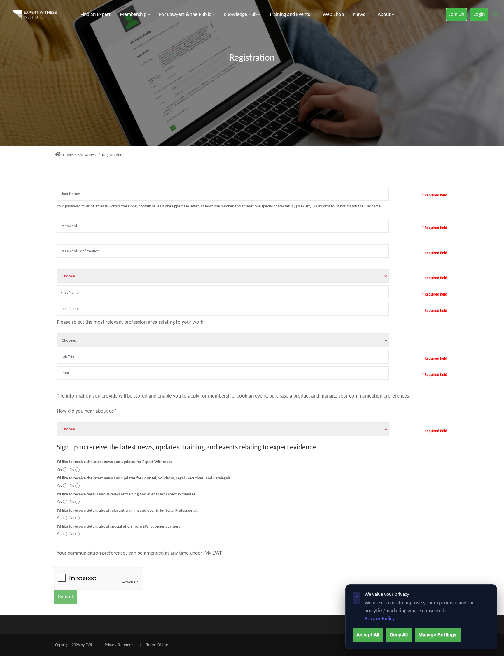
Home (67, 155)
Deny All (399, 635)
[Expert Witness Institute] (34, 15)
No (72, 469)
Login (479, 14)
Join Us (456, 14)
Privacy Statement (120, 645)
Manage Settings (437, 635)
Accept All (367, 635)
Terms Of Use (157, 645)
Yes (59, 469)
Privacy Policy (380, 619)
